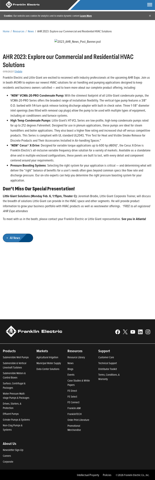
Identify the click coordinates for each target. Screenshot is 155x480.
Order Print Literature (78, 420)
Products (9, 351)
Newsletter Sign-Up (13, 450)
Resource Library (76, 357)
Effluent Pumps (11, 414)
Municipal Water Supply (48, 363)
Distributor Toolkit (107, 369)
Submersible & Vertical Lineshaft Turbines (14, 365)
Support (104, 351)
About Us (9, 443)
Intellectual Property (88, 475)
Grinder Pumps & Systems (16, 420)
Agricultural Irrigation (47, 357)
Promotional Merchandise (74, 428)
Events (70, 375)
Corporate (8, 462)
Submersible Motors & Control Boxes (14, 375)
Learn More (86, 16)
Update (18, 71)
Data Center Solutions (47, 369)
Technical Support (107, 363)
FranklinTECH (74, 414)
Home (6, 31)
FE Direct (72, 391)
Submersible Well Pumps (16, 357)
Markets (42, 351)
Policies (107, 475)
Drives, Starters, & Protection (12, 406)
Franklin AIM (74, 408)
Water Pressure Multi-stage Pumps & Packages (16, 396)
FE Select (72, 397)
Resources (18, 31)
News (31, 31)
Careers (7, 456)
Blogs (70, 369)
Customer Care (106, 357)
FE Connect (73, 402)
